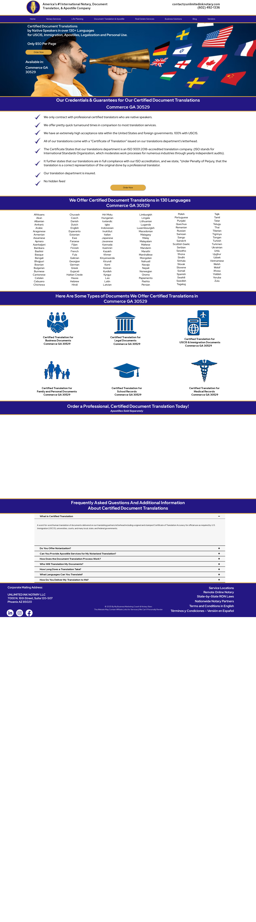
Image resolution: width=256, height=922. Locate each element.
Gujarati (74, 271)
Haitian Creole (75, 274)
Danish (75, 221)
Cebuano (39, 281)
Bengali (39, 258)
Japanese (107, 238)
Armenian (39, 234)
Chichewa (39, 284)
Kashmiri (107, 248)
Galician (74, 258)
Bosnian (39, 264)
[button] (59, 19)
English (75, 228)
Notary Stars (146, 606)
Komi (107, 264)
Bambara (39, 248)
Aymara (39, 241)
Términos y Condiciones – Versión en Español (202, 611)
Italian (107, 234)
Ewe (74, 238)
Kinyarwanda (107, 258)
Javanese (107, 241)
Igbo (107, 224)
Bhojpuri (39, 261)
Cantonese (39, 274)
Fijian (75, 244)
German (74, 264)
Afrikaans (39, 214)
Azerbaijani (39, 244)
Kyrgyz (107, 274)
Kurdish (107, 271)
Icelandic (107, 221)
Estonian (75, 234)
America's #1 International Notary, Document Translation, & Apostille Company (75, 6)
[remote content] (129, 451)
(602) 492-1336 (208, 7)
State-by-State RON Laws (215, 596)
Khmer (107, 254)
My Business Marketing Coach (126, 606)
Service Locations (221, 588)
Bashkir (39, 251)
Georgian (74, 261)
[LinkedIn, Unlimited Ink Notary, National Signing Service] (10, 612)
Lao (107, 278)
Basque (39, 254)
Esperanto (75, 231)
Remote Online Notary (218, 592)
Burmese (39, 271)
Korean (107, 268)
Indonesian (107, 228)
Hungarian (107, 218)
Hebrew (74, 281)
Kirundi (107, 261)
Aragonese (39, 231)
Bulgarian (39, 268)
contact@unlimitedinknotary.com (196, 4)
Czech (74, 218)
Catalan (39, 278)
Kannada (107, 244)
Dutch (74, 224)
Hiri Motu (107, 214)
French (75, 251)
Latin (107, 281)
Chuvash (75, 214)
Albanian (39, 221)
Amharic (39, 224)
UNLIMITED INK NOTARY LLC (26, 594)
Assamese (39, 238)
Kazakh (107, 251)
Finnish (75, 248)
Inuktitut (107, 231)
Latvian (107, 284)
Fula (74, 254)
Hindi (75, 284)
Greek (74, 268)
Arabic (39, 228)
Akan (39, 218)
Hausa (74, 278)
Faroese (74, 241)
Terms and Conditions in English (211, 606)
